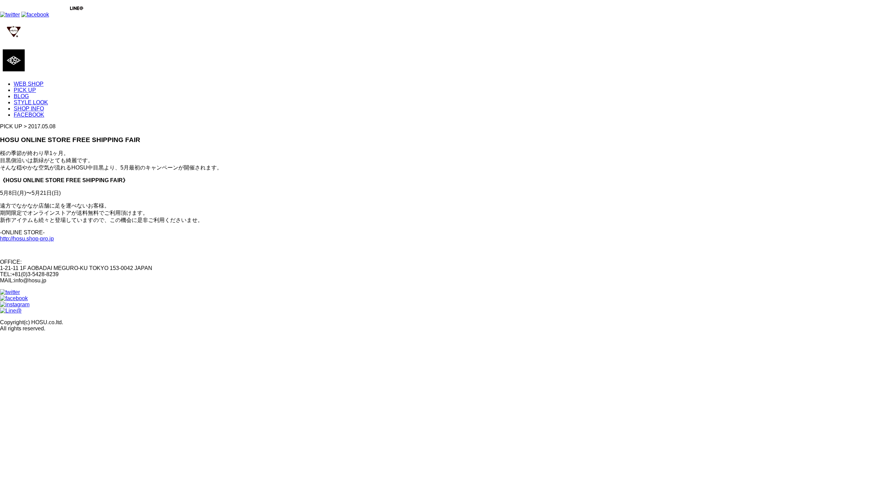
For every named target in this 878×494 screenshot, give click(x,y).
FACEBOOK (29, 115)
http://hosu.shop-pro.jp (27, 239)
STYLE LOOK (31, 102)
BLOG (21, 96)
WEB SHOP (29, 84)
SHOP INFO (29, 108)
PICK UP (25, 90)
